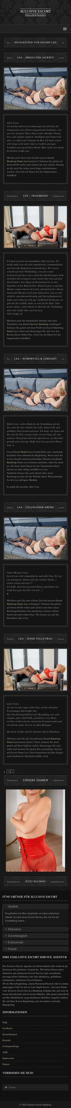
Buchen (33, 479)
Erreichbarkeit (9, 1034)
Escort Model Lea (23, 451)
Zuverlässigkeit (17, 935)
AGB (5, 1052)
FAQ (4, 1022)
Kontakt (6, 1040)
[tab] (35, 906)
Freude (12, 949)
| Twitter (11, 1087)
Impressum (8, 1058)
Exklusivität (15, 942)
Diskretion (14, 929)
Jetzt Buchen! (35, 881)
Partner (6, 1064)
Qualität (13, 906)
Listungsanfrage (10, 1046)
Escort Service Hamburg (35, 324)
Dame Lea (12, 331)
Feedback (7, 1028)
